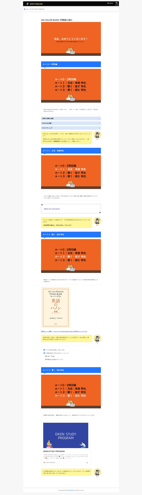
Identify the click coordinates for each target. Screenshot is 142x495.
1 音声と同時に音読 (47, 118)
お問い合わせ (110, 3)
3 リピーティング (47, 128)
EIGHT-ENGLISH (70, 490)
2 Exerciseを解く (47, 123)
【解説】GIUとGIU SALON (52, 209)
